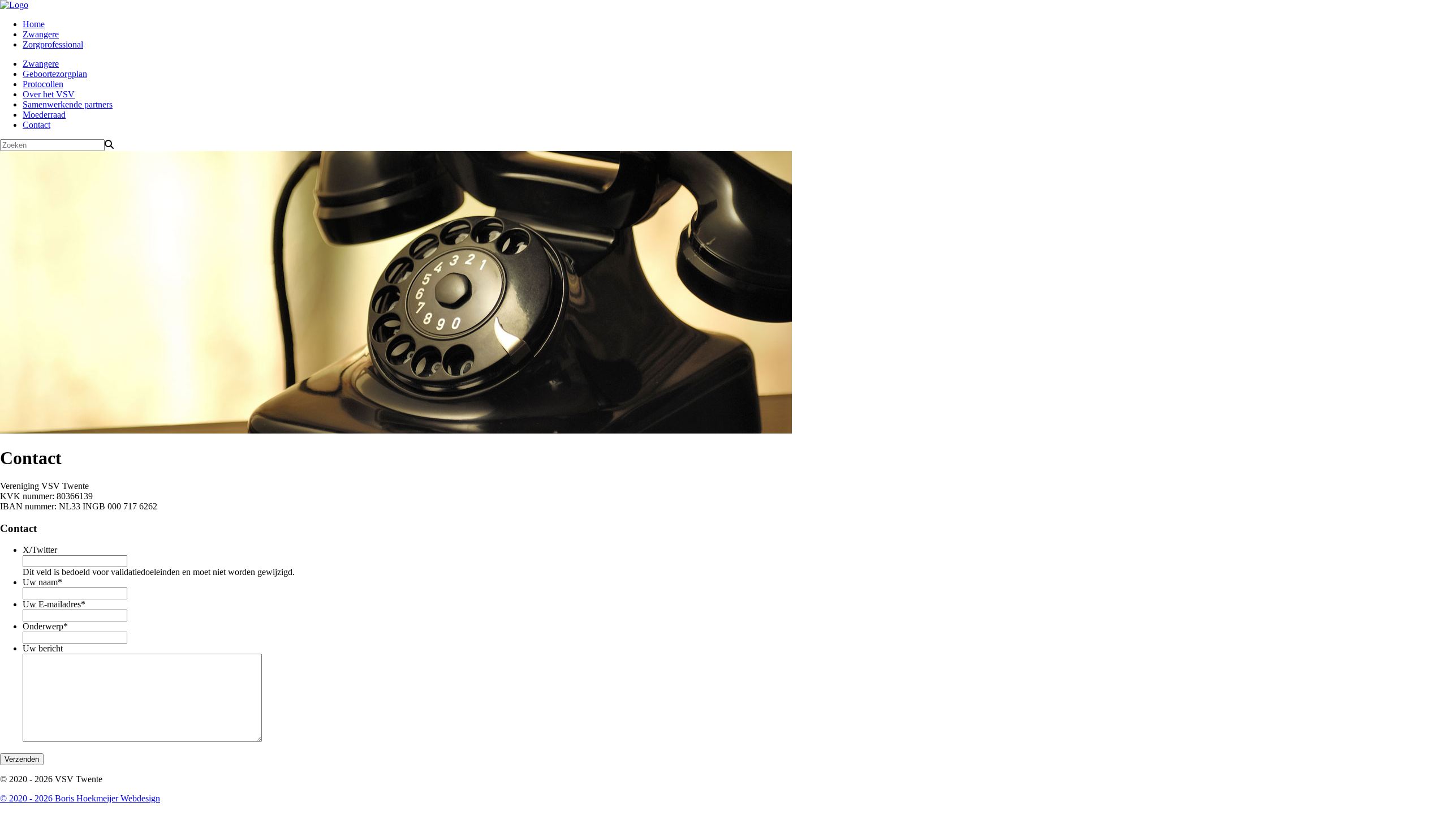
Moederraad (44, 114)
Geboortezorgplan (55, 74)
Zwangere (41, 34)
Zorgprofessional (53, 44)
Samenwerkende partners (68, 104)
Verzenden (22, 759)
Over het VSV (49, 94)
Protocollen (43, 84)
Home (34, 24)
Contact (36, 125)
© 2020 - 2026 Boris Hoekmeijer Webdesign (80, 798)
